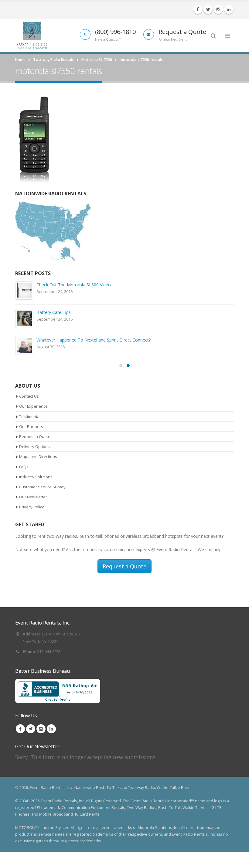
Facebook (20, 728)
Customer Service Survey (42, 487)
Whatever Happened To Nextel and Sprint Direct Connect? (93, 340)
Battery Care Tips (53, 312)
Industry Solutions (36, 477)
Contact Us (29, 396)
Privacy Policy (31, 507)
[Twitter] (208, 9)
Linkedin (51, 728)
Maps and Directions (38, 456)
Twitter (30, 728)
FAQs (24, 467)
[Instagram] (218, 9)
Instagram (41, 728)
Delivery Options (34, 446)
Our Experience (33, 406)
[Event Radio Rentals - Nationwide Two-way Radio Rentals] (32, 35)
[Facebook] (197, 9)
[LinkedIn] (228, 9)
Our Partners (31, 426)
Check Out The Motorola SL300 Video (73, 285)
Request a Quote (34, 436)
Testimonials (31, 416)
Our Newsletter (33, 497)
